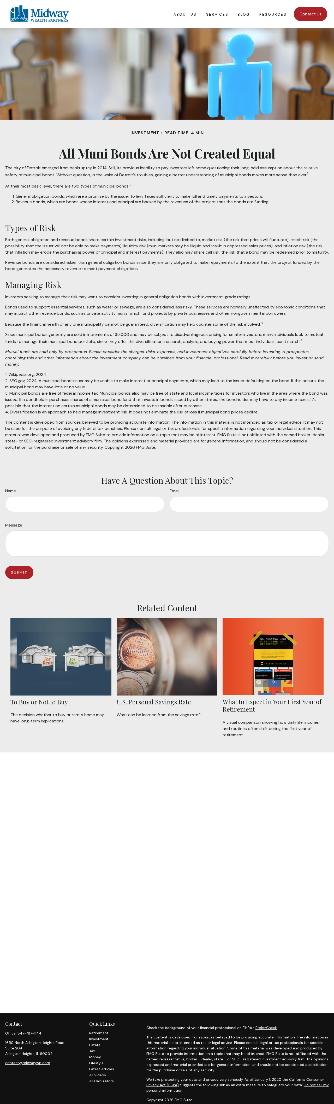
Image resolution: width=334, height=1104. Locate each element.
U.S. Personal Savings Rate (154, 702)
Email (174, 491)
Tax (92, 1051)
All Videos (97, 1075)
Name (10, 491)
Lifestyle (96, 1063)
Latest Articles (101, 1069)
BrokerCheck (266, 1027)
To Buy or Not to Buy (39, 702)
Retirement (98, 1033)
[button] (185, 14)
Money (95, 1057)
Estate (94, 1045)
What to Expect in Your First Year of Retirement (272, 705)
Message (13, 525)
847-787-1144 (29, 1033)
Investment (99, 1039)
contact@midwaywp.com (27, 1062)
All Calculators (101, 1081)
